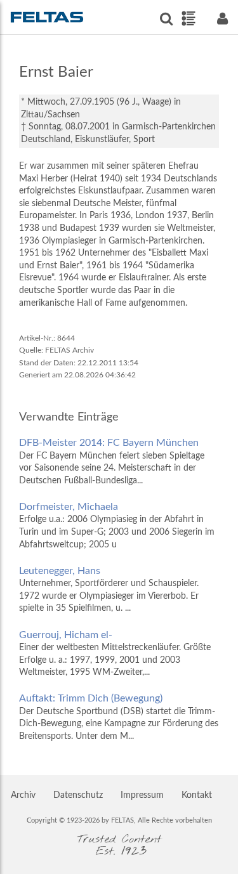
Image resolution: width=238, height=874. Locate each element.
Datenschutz (78, 795)
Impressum (142, 795)
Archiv (23, 795)
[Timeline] (188, 18)
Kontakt (197, 795)
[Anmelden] (222, 18)
